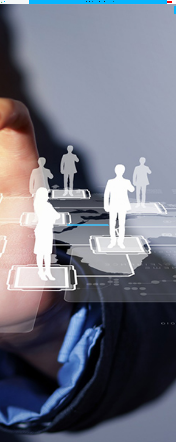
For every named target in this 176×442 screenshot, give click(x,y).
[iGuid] (5, 1)
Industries (110, 1)
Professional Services (103, 1)
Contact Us (115, 1)
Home (80, 1)
